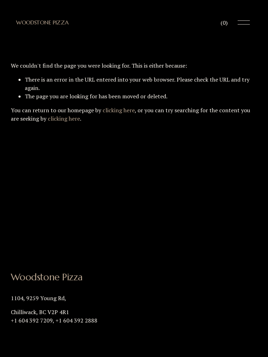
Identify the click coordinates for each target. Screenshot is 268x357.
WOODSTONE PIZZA (42, 22)
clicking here (119, 110)
